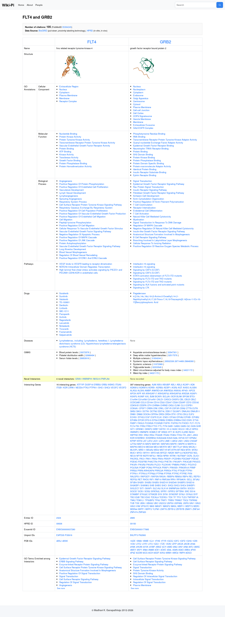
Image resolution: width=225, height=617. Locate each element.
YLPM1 (156, 509)
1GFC (176, 540)
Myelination (138, 219)
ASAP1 (193, 393)
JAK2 (195, 434)
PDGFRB (142, 461)
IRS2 (146, 434)
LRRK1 (71, 387)
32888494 (89, 355)
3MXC (197, 546)
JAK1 (189, 434)
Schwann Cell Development (146, 195)
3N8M (151, 549)
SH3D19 (190, 482)
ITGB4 (173, 434)
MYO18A (155, 452)
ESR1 (189, 420)
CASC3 (167, 399)
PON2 (149, 467)
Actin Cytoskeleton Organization (148, 198)
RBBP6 (170, 476)
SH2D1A (164, 482)
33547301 (172, 352)
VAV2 (197, 503)
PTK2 (86, 387)
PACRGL (134, 458)
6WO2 (175, 552)
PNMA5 (176, 464)
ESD (184, 420)
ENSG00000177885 (139, 529)
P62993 (142, 535)
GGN (193, 426)
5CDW (139, 552)
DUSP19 (89, 384)
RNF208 (166, 479)
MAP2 (148, 443)
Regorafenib (65, 320)
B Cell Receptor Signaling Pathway (149, 237)
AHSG (186, 387)
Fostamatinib (65, 331)
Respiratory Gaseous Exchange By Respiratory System (85, 207)
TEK (170, 497)
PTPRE (183, 473)
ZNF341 (196, 509)
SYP (195, 494)
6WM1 (169, 552)
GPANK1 (140, 429)
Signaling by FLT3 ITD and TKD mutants (152, 278)
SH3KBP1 (135, 485)
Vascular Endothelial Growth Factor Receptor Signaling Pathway (89, 246)
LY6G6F (193, 440)
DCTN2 (153, 411)
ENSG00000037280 (65, 529)
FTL (160, 426)
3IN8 (185, 546)
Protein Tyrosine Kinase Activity (74, 139)
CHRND (164, 405)
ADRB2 (159, 387)
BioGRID (43, 30)
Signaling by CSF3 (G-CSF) (146, 269)
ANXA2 (177, 390)
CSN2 (182, 408)
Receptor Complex (68, 101)
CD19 (156, 402)
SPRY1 (164, 491)
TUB (132, 503)
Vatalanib (63, 299)
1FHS (157, 540)
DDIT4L (161, 411)
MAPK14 (192, 443)
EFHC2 (141, 417)
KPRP (133, 440)
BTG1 (192, 396)
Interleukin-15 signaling (144, 263)
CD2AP (181, 402)
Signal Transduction (142, 180)
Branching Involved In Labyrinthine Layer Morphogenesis (160, 240)
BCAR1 (158, 396)
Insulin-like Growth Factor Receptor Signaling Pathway (159, 231)
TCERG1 (163, 497)
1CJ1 (151, 540)
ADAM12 (134, 387)
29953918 (84, 358)
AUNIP (141, 396)
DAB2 (133, 411)
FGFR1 (166, 423)
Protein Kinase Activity (70, 136)
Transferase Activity (68, 157)
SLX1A (164, 488)
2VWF (152, 546)
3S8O (181, 549)
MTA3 (194, 449)
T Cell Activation (141, 213)
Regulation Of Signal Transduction (75, 582)
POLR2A (134, 467)
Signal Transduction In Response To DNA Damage (157, 222)
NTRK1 (173, 455)
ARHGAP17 (151, 393)
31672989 (158, 364)
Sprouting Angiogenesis (70, 198)
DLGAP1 (177, 411)
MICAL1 (193, 446)
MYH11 (146, 452)
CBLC (193, 399)
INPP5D (134, 434)
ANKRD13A (157, 390)
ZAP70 (163, 509)
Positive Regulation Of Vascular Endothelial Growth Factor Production (92, 213)
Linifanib (63, 308)
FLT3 (197, 423)
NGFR (146, 455)
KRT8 (139, 440)
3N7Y (139, 549)
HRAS (164, 432)
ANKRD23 (168, 390)
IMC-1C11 (64, 311)
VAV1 (192, 503)
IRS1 (141, 434)
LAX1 (155, 440)
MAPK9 (134, 446)
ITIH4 (179, 434)
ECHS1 (133, 417)
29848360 (189, 361)
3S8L (169, 549)
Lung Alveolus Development (72, 249)
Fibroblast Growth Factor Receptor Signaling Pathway (158, 192)
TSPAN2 (193, 500)
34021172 (188, 370)
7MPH (182, 552)
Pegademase (139, 293)
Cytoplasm (64, 92)
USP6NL (178, 503)
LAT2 (149, 440)
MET (170, 446)
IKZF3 (178, 432)
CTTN (189, 408)
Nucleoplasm (139, 89)
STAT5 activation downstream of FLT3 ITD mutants (157, 275)
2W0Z (158, 546)
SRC (187, 491)
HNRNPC (134, 432)
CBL (182, 399)
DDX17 (169, 411)
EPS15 (148, 420)
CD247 (168, 402)
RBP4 (185, 476)
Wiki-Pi (8, 5)
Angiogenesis (65, 180)
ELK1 (159, 417)
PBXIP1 (168, 458)
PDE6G (133, 461)
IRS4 (151, 434)
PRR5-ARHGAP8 (146, 470)
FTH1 (155, 426)
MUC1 (133, 452)
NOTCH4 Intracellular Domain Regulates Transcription (84, 266)
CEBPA (143, 405)
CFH (149, 405)
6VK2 (162, 552)
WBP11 (181, 506)
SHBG (158, 485)
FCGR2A (149, 423)
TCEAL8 (155, 497)
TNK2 (133, 500)
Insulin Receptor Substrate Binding (149, 172)
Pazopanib (64, 314)
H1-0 (169, 429)
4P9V (193, 549)
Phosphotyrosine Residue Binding (149, 133)
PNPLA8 (105, 378)
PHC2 (161, 461)
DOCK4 (147, 414)
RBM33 (178, 476)
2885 (132, 517)
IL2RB (185, 432)
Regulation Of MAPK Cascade (147, 225)
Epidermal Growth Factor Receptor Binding (153, 145)
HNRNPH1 (87, 378)
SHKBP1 (191, 485)
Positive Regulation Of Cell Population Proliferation (83, 210)
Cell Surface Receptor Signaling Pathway (78, 579)
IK (174, 432)
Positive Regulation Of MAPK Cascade (78, 237)
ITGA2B (158, 434)
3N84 (145, 549)
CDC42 (195, 402)
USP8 (186, 503)
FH (180, 423)
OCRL (189, 455)
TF (174, 497)
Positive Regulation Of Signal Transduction (79, 573)
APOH (133, 393)
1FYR (163, 540)
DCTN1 (145, 411)
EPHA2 (180, 417)
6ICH (150, 552)
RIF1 (152, 479)
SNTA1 (183, 488)
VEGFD (122, 387)
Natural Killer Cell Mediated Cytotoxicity (152, 216)
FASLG (141, 423)
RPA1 (173, 479)
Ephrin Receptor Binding (144, 175)
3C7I (164, 546)
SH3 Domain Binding (143, 154)
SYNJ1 (182, 494)
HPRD (90, 30)
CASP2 (175, 399)
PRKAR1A (184, 467)
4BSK (65, 540)
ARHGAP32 (163, 393)
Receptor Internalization (144, 207)
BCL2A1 (167, 396)
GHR (198, 426)
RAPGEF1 (146, 476)
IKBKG (111, 384)
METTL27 (177, 446)
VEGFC (114, 387)
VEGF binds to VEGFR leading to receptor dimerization (85, 263)
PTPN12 (143, 473)
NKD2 (160, 455)
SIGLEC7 (134, 488)
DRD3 (161, 414)
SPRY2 (171, 491)
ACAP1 (186, 384)
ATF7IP (80, 384)
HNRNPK (144, 432)
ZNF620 (142, 512)
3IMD (169, 546)
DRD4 (168, 414)
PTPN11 (93, 387)
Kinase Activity (66, 154)
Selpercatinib (65, 334)
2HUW (139, 546)
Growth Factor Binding (70, 160)
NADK (171, 452)
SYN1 (165, 494)
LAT (145, 440)
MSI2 (156, 449)
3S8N (175, 549)
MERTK (163, 446)
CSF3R (175, 408)
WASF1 (158, 506)
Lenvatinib (64, 322)
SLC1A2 (157, 488)
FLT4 (91, 41)
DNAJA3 (186, 411)
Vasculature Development (71, 189)
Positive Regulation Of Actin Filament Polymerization (158, 201)
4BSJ (59, 540)
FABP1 (133, 423)
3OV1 (157, 549)
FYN (165, 426)
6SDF (156, 552)
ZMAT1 (188, 509)
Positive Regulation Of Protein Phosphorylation (81, 183)
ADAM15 (143, 387)
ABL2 (179, 384)
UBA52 (149, 503)
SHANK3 (145, 485)
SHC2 (170, 485)
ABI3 (159, 384)
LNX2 (186, 440)
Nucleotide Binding (68, 133)
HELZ (188, 429)
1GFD (182, 540)
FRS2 (143, 426)
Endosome (138, 95)
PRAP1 (165, 467)
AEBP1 (167, 387)
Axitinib (62, 317)
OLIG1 (196, 455)
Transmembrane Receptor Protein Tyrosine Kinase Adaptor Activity (165, 139)
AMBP (148, 390)
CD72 (188, 402)
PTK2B (181, 470)
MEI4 (156, 446)
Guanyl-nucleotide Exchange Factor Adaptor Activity (158, 142)
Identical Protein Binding (144, 169)
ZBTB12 (171, 509)
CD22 (162, 402)
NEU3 (133, 455)
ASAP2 (133, 396)
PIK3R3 (150, 464)
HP (159, 432)
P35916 (68, 535)
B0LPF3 (134, 535)
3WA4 (187, 549)
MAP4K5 (165, 443)
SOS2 (147, 491)
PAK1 (148, 458)
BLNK (179, 396)
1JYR (144, 543)
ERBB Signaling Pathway (71, 561)
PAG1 (142, 458)
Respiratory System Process (73, 201)
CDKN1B (134, 405)
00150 (133, 523)
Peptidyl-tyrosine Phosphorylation (75, 222)
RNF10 (158, 479)
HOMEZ (153, 432)
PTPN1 (188, 470)
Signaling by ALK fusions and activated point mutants (158, 284)
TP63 (157, 500)
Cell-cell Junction (141, 110)
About (30, 4)
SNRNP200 (174, 488)
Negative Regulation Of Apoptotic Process (79, 234)
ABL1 (173, 384)
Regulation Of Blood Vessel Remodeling (78, 255)
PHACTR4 (152, 461)
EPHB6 (133, 420)
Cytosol (136, 104)
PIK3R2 (142, 464)
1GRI (194, 540)
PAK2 (154, 458)
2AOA (180, 543)
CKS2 (171, 405)
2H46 (192, 543)
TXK (137, 503)
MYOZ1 (164, 452)
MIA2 (185, 446)
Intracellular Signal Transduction (148, 579)
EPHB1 (187, 417)
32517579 (172, 355)
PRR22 (133, 470)
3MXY (133, 549)
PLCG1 (157, 464)
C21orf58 (142, 399)
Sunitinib (63, 296)
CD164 (149, 402)
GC (188, 426)
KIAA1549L (172, 437)
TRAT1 (164, 500)
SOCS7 (133, 491)
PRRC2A (159, 470)
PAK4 (160, 458)
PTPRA (167, 473)
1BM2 (139, 540)
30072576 (84, 352)
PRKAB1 (174, 467)
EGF (147, 417)
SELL (189, 479)
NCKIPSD (188, 452)
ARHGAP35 (175, 393)
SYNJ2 (189, 494)
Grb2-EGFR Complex (143, 127)
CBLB (187, 399)
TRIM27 (178, 500)
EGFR (153, 417)
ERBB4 (177, 420)
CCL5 (143, 402)
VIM (138, 506)
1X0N (168, 543)
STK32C (144, 494)
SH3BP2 (181, 482)
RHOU (146, 479)
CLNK (177, 405)
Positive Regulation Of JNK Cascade (77, 240)
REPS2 (133, 479)
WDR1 (196, 506)
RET (140, 479)
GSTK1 (162, 429)
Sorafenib (63, 293)
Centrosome (139, 101)
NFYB (139, 455)
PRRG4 (167, 470)
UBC (156, 503)
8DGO (189, 552)
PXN (190, 473)
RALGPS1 (135, 476)
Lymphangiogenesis (68, 195)
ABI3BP (166, 384)
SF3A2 (196, 479)
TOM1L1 (140, 500)
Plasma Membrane (68, 95)
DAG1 (139, 411)
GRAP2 (148, 429)
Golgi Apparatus (140, 98)
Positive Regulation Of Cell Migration (76, 225)
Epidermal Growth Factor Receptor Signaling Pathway (158, 183)
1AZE (133, 540)
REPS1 (197, 476)
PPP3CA (157, 467)
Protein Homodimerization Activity (75, 166)
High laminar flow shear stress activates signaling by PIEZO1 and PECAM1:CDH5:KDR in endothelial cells (90, 271)
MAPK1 (174, 443)
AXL (147, 396)
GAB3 (183, 426)
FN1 (138, 426)
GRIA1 (78, 378)
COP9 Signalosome (142, 116)
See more (61, 588)
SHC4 (183, 485)
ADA (192, 384)
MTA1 (188, 449)
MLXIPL (134, 449)
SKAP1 (148, 488)
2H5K (132, 546)
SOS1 (141, 491)
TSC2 (185, 500)
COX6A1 (134, 408)
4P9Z (132, 552)
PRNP (193, 467)
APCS (192, 390)
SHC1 (101, 387)
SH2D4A (173, 482)
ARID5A (185, 393)
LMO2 (174, 440)
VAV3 (132, 506)
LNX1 (180, 440)
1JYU (150, 543)
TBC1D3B (135, 497)
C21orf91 (151, 399)
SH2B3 (155, 482)
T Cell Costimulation (142, 204)
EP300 (172, 417)
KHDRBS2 (151, 437)
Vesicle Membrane (142, 119)
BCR (173, 396)
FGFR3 (174, 423)
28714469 (179, 361)
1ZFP (174, 543)
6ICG (145, 552)
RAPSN (155, 476)
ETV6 (195, 420)
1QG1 (156, 543)
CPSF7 (142, 408)
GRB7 (155, 429)
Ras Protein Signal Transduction (148, 186)
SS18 (192, 491)
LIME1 (168, 440)
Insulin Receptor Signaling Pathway (150, 189)
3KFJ (190, 546)
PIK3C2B (187, 461)
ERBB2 (97, 384)
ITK (184, 434)
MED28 (149, 446)
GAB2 (177, 426)
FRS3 (149, 426)
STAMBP (134, 494)
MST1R (163, 449)
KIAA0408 (161, 437)
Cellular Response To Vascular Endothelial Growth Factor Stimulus (91, 228)
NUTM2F (181, 455)
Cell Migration (65, 219)
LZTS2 (133, 443)
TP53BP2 (149, 500)
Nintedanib (64, 325)
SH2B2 (148, 482)
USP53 (170, 503)
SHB (152, 485)
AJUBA (193, 387)
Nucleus (63, 89)
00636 (59, 523)
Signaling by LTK (141, 287)
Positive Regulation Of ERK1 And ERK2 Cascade (83, 258)
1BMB (145, 540)
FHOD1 (185, 423)
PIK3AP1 (177, 461)
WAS (152, 506)
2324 (58, 517)
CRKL (161, 408)
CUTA (195, 408)
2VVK (145, 546)
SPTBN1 (180, 491)
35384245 (66, 27)
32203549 (156, 367)
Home (21, 4)
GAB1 (170, 426)
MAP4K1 (156, 443)
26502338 (169, 361)
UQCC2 (162, 503)
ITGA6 (166, 434)
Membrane (64, 98)
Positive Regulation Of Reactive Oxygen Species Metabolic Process (165, 246)
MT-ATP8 (172, 449)
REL (191, 476)
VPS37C (145, 506)
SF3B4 (133, 482)
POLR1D (192, 464)
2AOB (187, 543)
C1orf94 (134, 399)
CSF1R (168, 408)
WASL (174, 506)
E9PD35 (60, 535)
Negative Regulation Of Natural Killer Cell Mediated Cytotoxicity (163, 228)
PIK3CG (196, 461)
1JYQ (138, 543)
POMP (142, 467)
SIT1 (142, 488)
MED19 (141, 446)
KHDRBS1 (140, 437)
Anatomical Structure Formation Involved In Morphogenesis (161, 234)
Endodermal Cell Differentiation (147, 210)
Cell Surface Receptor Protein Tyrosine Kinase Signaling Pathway (90, 204)
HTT (170, 432)
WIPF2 (148, 509)
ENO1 (166, 417)
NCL (196, 452)
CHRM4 (156, 405)
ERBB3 (169, 420)
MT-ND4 (181, 449)
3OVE (163, 549)
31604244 (156, 358)
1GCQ (170, 540)
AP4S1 (185, 390)
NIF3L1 (152, 455)
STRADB (152, 494)
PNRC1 (183, 464)
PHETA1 (168, 461)
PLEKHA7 (166, 464)
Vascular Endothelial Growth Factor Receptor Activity (84, 145)
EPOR (141, 420)
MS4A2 (149, 449)
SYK (160, 494)
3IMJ (175, 546)
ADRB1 (151, 387)
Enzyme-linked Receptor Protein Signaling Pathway (83, 564)
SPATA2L (155, 491)
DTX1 (174, 414)
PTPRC (175, 473)
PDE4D (194, 458)
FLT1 (192, 423)
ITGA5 (118, 384)
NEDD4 (79, 387)
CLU (183, 405)
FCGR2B (158, 423)
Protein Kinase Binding (144, 157)
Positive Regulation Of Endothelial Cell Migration (82, 216)
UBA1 (143, 503)
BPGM (186, 396)
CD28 (175, 402)
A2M (154, 384)
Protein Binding (66, 148)
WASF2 (166, 506)
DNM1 (133, 414)
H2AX (175, 429)
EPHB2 (195, 417)
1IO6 (132, 543)
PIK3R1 (134, 464)
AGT (180, 387)
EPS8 (155, 420)
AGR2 (174, 387)
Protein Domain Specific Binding (148, 163)
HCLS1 (181, 429)
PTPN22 (152, 473)
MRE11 (142, 449)
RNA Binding (139, 136)
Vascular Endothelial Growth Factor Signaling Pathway (85, 231)
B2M (152, 396)
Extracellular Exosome (144, 124)
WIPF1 (141, 509)
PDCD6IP (186, 458)
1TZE (162, 543)
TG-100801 (64, 302)
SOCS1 (191, 488)
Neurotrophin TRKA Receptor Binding (151, 148)
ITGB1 (59, 387)
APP (139, 393)
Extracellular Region (68, 86)
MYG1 (140, 452)
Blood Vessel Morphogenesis (73, 252)
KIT (187, 437)
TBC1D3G (145, 497)
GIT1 (132, 429)
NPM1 (166, 455)
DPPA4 (154, 414)
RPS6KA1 (181, 479)
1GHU (189, 540)
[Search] (219, 5)
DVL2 (185, 414)
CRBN (150, 408)
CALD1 (160, 399)
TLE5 (184, 497)
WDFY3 (189, 506)
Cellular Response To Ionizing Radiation (152, 243)
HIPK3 (195, 429)
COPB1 (189, 405)
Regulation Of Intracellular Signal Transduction (155, 576)
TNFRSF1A (192, 497)
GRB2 (165, 41)
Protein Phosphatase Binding (73, 163)
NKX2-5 (96, 378)
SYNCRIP (173, 494)
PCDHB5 (176, 458)
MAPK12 (182, 443)
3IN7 (180, 546)
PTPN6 (159, 473)
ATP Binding (65, 151)
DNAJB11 (195, 411)
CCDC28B (135, 402)
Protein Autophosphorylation (72, 243)
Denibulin (63, 305)
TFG (179, 497)
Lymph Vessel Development (72, 192)
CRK (155, 408)
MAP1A (141, 443)
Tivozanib (64, 328)
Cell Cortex (138, 113)
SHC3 (107, 387)
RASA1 (162, 476)
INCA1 (192, 432)
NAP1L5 (179, 452)
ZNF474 (134, 512)
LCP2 (161, 440)
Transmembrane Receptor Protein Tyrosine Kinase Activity (87, 142)
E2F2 (191, 414)
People (38, 4)
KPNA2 (193, 437)
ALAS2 (133, 390)
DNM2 (140, 414)
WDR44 (133, 509)
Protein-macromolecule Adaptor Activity (152, 166)
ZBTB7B (180, 509)
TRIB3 (171, 500)
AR (143, 393)
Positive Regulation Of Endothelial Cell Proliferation (83, 186)
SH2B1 (140, 482)
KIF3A (182, 437)
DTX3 (180, 414)
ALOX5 (141, 390)
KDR (65, 387)
